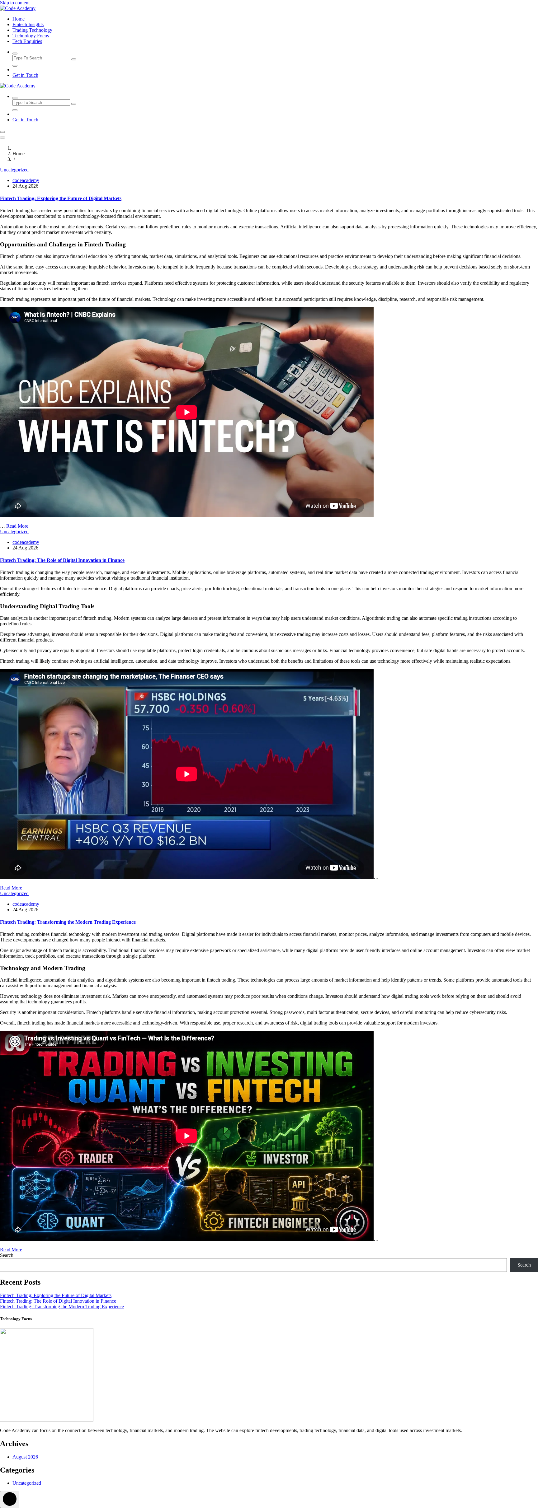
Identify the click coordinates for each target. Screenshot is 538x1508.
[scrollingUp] (9, 1499)
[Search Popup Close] (14, 66)
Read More (17, 526)
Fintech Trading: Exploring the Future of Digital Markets (60, 198)
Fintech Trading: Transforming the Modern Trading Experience (68, 922)
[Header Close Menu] (2, 137)
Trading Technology (32, 30)
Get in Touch (25, 75)
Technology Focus (30, 35)
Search (6, 1255)
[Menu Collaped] (2, 132)
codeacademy (25, 180)
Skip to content (15, 2)
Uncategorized (14, 169)
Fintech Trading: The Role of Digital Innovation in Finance (62, 560)
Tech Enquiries (27, 41)
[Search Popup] (14, 53)
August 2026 (25, 1456)
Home (18, 18)
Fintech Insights (28, 24)
